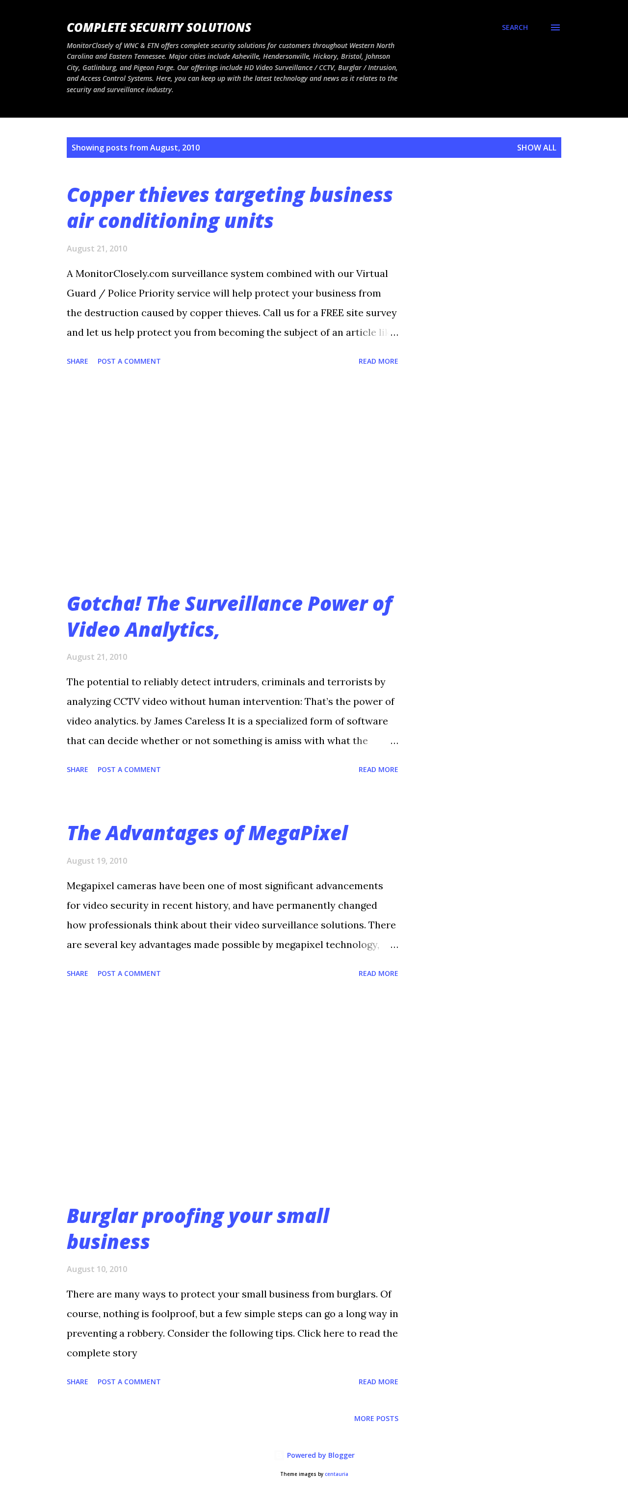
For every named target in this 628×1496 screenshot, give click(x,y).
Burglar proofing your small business (198, 1228)
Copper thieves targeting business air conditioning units (230, 207)
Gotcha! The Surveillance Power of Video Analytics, (229, 616)
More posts (376, 1418)
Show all (536, 147)
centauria (336, 1474)
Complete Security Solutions (159, 27)
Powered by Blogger (320, 1455)
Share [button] (77, 361)
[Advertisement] (232, 480)
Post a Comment (129, 361)
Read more (378, 361)
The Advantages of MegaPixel (207, 832)
